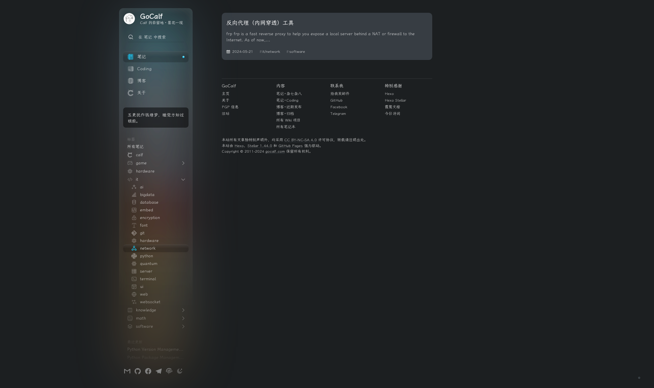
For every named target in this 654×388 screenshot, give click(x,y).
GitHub (336, 100)
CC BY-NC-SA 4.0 (300, 140)
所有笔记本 (285, 127)
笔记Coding (287, 100)
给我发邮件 (339, 93)
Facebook (338, 107)
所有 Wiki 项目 (288, 120)
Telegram (338, 113)
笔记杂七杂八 (289, 93)
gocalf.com (275, 151)
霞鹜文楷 (392, 107)
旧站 (225, 113)
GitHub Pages (290, 145)
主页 (225, 93)
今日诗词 (392, 113)
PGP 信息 (230, 107)
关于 (225, 100)
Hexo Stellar (395, 100)
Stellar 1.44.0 (260, 145)
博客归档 (285, 113)
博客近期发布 (289, 107)
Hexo (389, 93)
